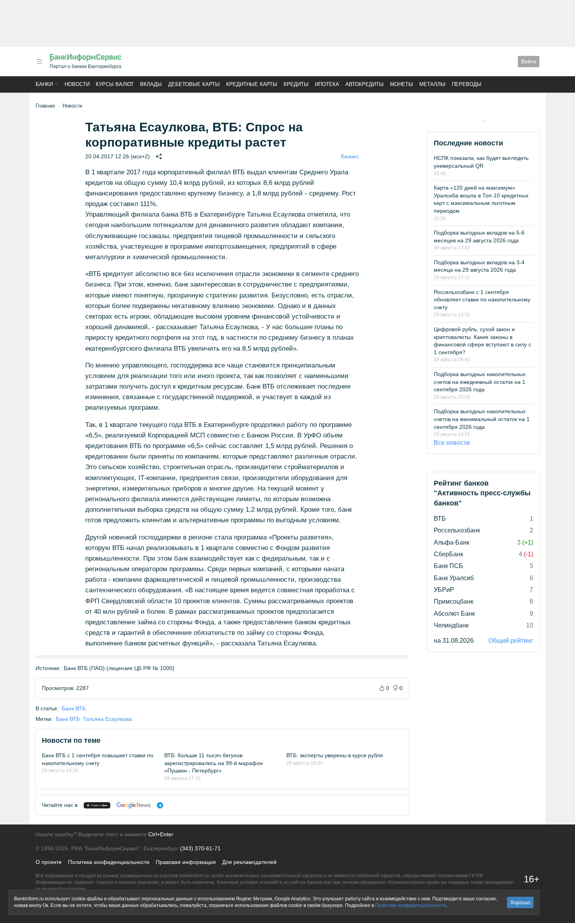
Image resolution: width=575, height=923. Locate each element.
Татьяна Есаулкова (107, 719)
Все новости (452, 442)
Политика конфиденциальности (108, 862)
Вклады (151, 84)
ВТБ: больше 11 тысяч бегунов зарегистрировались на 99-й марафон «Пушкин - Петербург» (213, 763)
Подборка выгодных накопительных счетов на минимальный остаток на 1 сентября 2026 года (482, 419)
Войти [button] (528, 61)
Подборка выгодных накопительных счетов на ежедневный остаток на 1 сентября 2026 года (480, 381)
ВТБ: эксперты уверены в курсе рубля (334, 755)
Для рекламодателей (249, 862)
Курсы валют (115, 84)
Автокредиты (364, 84)
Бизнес (350, 156)
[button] (39, 61)
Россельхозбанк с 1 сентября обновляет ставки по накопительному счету (482, 299)
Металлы (432, 84)
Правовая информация (186, 862)
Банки (44, 84)
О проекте (49, 862)
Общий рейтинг (511, 640)
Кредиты (296, 84)
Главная (45, 106)
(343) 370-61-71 (200, 848)
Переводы (467, 84)
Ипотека (327, 84)
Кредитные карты (251, 84)
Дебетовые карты (194, 84)
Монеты (401, 84)
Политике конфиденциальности (410, 905)
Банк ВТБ (74, 708)
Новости (77, 84)
